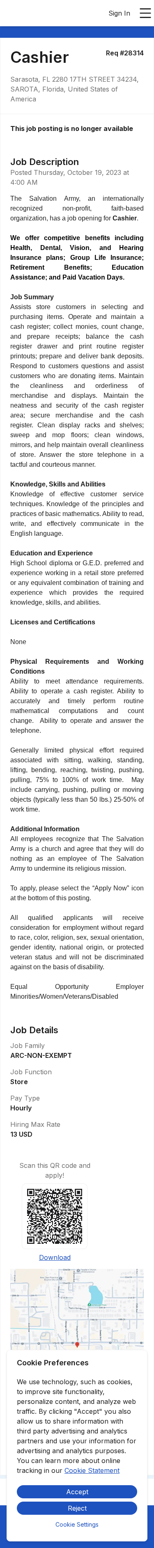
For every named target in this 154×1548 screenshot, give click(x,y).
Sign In (119, 13)
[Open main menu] (145, 13)
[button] (77, 1347)
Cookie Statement (92, 1470)
